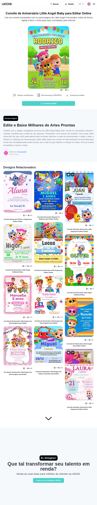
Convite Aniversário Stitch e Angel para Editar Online (18, 220)
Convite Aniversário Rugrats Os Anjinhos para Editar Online (48, 218)
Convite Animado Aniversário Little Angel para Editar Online (79, 230)
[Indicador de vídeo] (68, 174)
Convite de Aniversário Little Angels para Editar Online (79, 345)
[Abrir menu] (94, 4)
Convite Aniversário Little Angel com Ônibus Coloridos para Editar (49, 373)
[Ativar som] (73, 174)
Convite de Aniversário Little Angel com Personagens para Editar (18, 322)
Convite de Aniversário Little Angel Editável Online (17, 271)
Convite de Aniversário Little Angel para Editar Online (48, 271)
